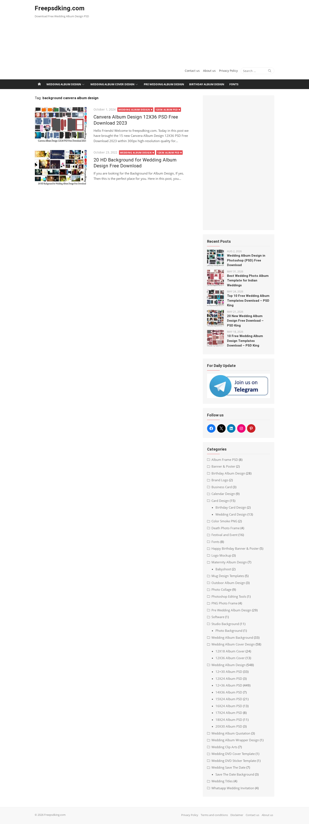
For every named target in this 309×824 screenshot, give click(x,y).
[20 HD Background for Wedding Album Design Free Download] (62, 167)
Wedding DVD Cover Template (233, 754)
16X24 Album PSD (228, 706)
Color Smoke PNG (224, 521)
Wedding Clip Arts (224, 747)
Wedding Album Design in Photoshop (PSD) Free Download (246, 260)
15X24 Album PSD (228, 699)
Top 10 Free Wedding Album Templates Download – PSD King (248, 300)
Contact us (192, 71)
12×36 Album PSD (228, 685)
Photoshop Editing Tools (228, 596)
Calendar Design (223, 494)
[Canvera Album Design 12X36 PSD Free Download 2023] (62, 125)
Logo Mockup (221, 555)
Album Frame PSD (224, 459)
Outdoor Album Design (228, 583)
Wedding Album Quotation (230, 733)
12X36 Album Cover (230, 658)
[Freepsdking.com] (39, 84)
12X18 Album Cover (230, 651)
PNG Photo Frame (224, 603)
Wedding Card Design (231, 514)
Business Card (221, 487)
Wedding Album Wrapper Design (235, 740)
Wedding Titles (222, 781)
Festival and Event (224, 535)
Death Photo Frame (225, 528)
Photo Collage (221, 589)
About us (209, 71)
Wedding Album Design (63, 84)
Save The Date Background (234, 774)
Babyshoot (223, 569)
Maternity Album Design (229, 562)
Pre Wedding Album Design (164, 84)
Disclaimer (236, 815)
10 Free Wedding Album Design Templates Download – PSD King (245, 340)
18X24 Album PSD (228, 719)
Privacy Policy (228, 71)
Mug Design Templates (227, 576)
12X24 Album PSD (228, 678)
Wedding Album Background (232, 637)
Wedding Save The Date (228, 767)
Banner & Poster (223, 466)
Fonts (233, 84)
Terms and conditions (214, 815)
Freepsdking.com (60, 8)
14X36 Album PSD (228, 692)
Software (217, 617)
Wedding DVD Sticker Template (233, 761)
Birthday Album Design (206, 84)
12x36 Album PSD (167, 109)
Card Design (220, 501)
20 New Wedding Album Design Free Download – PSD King (245, 320)
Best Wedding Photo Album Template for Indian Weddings (248, 280)
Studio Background (225, 624)
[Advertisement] (195, 31)
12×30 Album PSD (228, 671)
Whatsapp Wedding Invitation (232, 788)
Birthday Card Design (230, 507)
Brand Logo (219, 480)
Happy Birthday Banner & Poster (235, 548)
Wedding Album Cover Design (112, 84)
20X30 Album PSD (228, 726)
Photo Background (228, 630)
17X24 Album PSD (228, 713)
